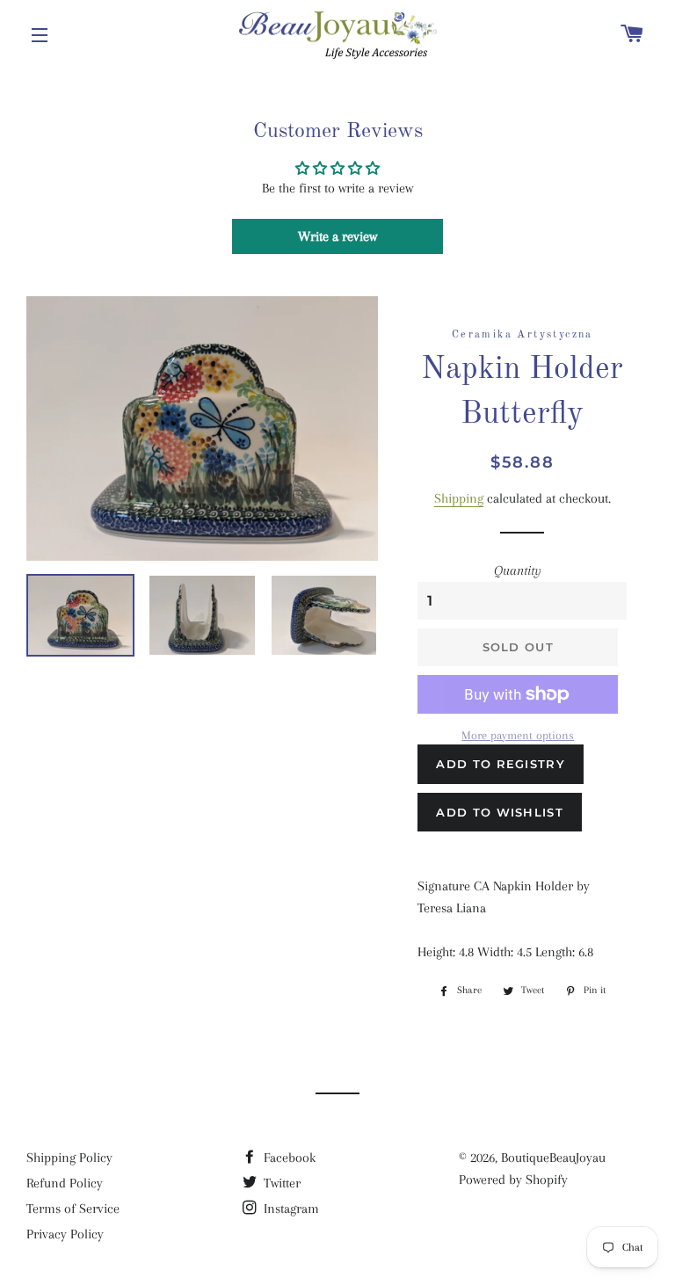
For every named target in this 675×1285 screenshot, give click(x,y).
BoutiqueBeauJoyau (553, 1157)
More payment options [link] (517, 735)
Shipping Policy (69, 1157)
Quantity (517, 570)
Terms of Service (73, 1208)
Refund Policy (64, 1183)
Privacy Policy (65, 1234)
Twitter (280, 1183)
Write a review (337, 236)
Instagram (289, 1208)
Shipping (458, 498)
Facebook (288, 1157)
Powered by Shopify (513, 1179)
